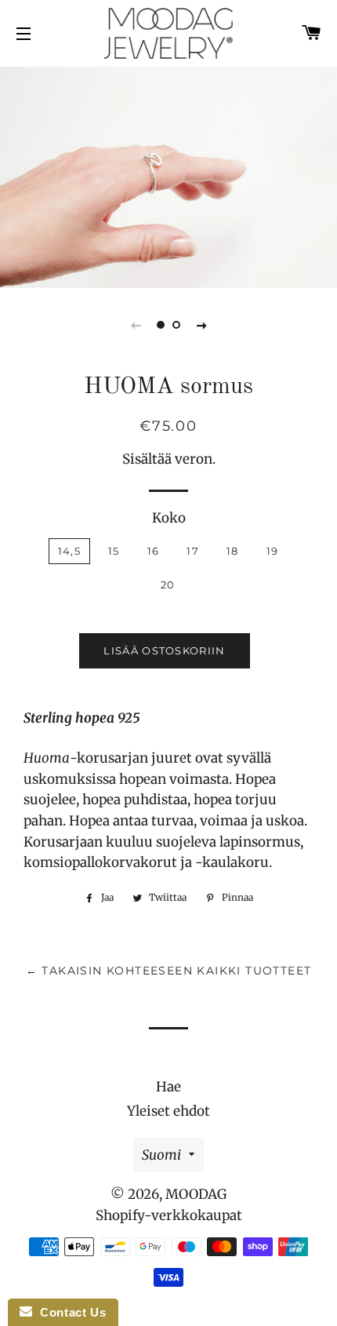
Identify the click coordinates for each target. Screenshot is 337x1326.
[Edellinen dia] (135, 325)
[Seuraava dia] (201, 325)
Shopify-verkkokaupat (169, 1215)
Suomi (161, 1155)
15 (114, 551)
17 (193, 551)
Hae (168, 1086)
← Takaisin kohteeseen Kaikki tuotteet (169, 971)
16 (153, 551)
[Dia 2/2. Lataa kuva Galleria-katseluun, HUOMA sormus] (176, 325)
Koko (169, 517)
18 (232, 551)
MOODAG (195, 1194)
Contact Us (69, 1312)
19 (272, 551)
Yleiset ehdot (168, 1111)
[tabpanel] (168, 175)
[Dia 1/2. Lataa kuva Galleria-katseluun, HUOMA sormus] (160, 325)
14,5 (69, 551)
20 (168, 584)
